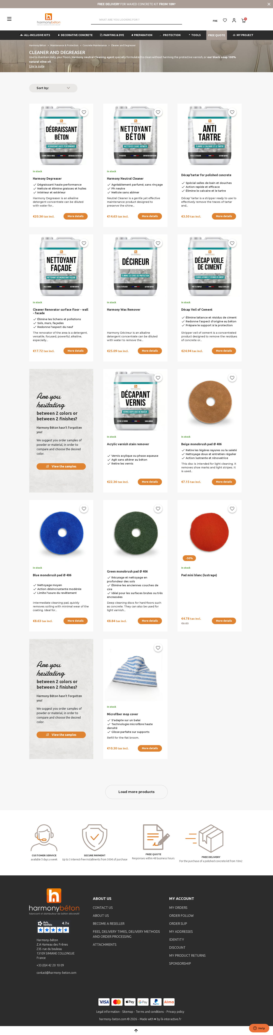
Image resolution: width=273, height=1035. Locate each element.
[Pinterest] (72, 986)
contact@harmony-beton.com (56, 972)
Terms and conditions (150, 1011)
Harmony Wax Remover (123, 309)
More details (76, 216)
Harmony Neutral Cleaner (125, 178)
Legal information (108, 1011)
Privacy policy (175, 1011)
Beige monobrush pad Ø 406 (201, 444)
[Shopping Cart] (243, 21)
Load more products (136, 792)
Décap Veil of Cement (196, 309)
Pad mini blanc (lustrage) (199, 575)
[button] (35, 35)
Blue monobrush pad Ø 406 (52, 575)
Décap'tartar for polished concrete (206, 175)
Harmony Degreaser (47, 178)
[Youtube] (60, 986)
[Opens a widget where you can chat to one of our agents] (259, 1028)
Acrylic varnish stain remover (128, 444)
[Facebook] (37, 986)
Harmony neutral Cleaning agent (93, 57)
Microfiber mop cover (122, 714)
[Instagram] (49, 986)
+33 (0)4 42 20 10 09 (50, 965)
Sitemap (127, 1011)
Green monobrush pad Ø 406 (127, 571)
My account (181, 898)
